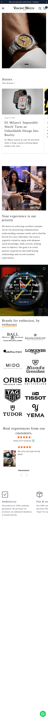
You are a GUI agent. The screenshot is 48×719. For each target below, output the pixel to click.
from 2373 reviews (22, 441)
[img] (24, 437)
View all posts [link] (7, 83)
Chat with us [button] (24, 302)
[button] (22, 475)
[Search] (40, 8)
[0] (44, 8)
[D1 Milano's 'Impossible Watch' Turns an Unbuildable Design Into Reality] (22, 102)
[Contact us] (43, 714)
